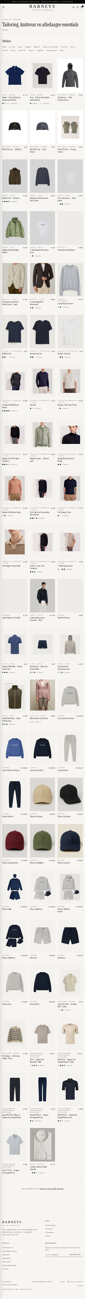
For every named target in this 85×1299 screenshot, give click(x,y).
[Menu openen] (3, 7)
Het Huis (5, 1269)
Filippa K (36, 47)
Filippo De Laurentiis (50, 47)
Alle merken (6, 1262)
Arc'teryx (12, 47)
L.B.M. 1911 (22, 50)
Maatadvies (6, 1258)
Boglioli (28, 47)
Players (31, 50)
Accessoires (49, 1232)
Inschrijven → (76, 1254)
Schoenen (48, 1229)
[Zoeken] (73, 7)
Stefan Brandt (51, 50)
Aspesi (20, 47)
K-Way (12, 50)
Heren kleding (50, 1225)
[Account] (78, 7)
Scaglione (40, 50)
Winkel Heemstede (9, 1265)
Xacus (62, 50)
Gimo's (72, 47)
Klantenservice (7, 1247)
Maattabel (6, 1255)
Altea (4, 47)
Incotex (5, 50)
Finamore (64, 47)
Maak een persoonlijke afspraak (52, 1189)
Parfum (48, 1236)
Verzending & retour (9, 1251)
